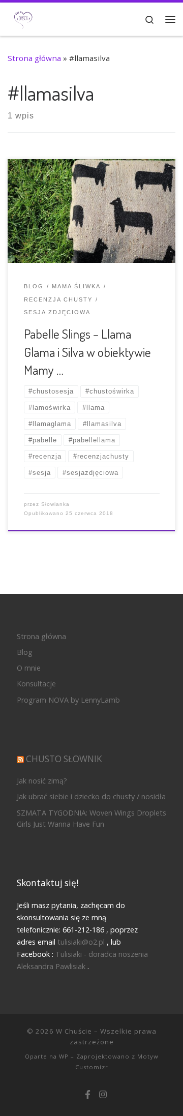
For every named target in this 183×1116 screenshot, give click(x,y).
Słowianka (55, 504)
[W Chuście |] (23, 18)
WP (64, 1056)
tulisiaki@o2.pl (81, 942)
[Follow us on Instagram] (103, 1095)
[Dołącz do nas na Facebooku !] (87, 1095)
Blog (25, 652)
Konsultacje (36, 683)
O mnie (29, 668)
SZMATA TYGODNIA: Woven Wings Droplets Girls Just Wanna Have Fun (91, 818)
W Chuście (74, 1031)
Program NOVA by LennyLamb (68, 700)
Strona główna (34, 58)
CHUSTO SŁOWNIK (64, 759)
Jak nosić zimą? (42, 781)
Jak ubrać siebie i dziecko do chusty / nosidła (91, 796)
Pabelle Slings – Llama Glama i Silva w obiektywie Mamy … (87, 351)
